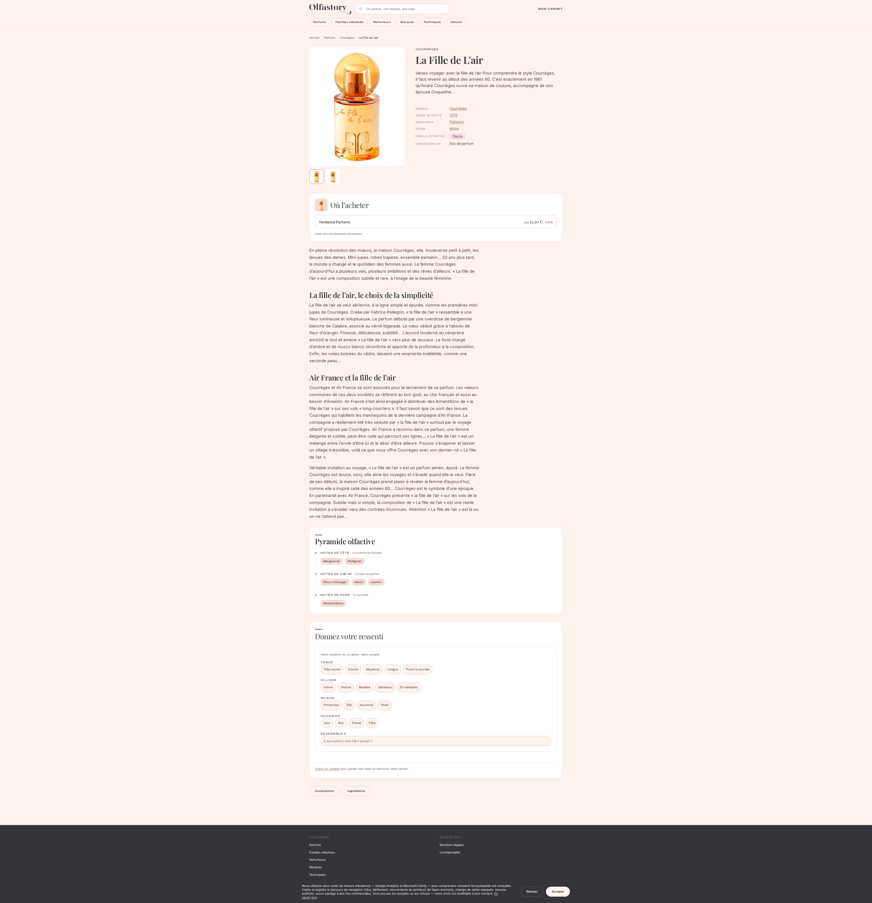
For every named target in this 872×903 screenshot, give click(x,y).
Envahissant (409, 687)
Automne (366, 705)
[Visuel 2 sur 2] (333, 176)
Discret (346, 687)
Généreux (385, 687)
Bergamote (331, 561)
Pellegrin (457, 122)
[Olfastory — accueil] (330, 9)
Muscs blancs (333, 603)
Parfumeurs (382, 22)
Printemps (331, 705)
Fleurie (458, 136)
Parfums (319, 22)
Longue (392, 669)
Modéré (364, 687)
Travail (356, 723)
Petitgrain (355, 561)
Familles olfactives (349, 22)
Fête (372, 723)
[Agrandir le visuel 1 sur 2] (357, 107)
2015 (453, 115)
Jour (327, 723)
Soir (341, 723)
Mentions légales (452, 845)
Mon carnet (550, 8)
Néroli (358, 582)
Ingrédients (356, 791)
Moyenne (372, 669)
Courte (353, 669)
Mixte (454, 128)
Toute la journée (417, 669)
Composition (324, 791)
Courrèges (347, 37)
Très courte (332, 669)
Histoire (456, 22)
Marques (407, 22)
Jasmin (376, 582)
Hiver (385, 705)
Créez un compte (327, 769)
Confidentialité (450, 852)
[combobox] (402, 9)
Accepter (558, 891)
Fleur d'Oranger (335, 582)
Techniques (432, 22)
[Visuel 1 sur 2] (316, 176)
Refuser (532, 891)
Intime (328, 687)
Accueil (314, 37)
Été (349, 705)
